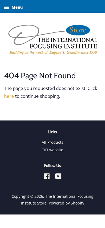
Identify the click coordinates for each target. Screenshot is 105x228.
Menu (16, 7)
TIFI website (52, 149)
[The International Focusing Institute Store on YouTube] (58, 177)
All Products (52, 142)
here (9, 96)
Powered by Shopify (66, 203)
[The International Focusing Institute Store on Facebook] (47, 177)
